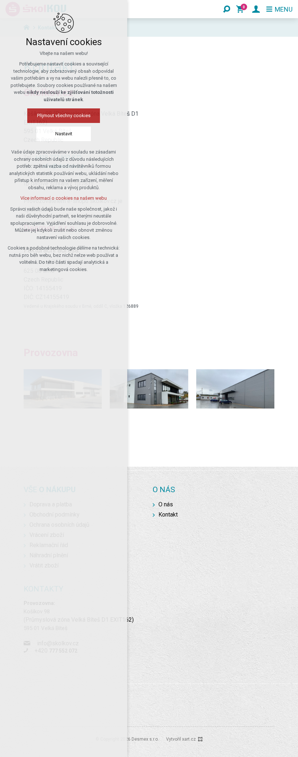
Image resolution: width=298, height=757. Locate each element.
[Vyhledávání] (226, 9)
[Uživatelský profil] (256, 9)
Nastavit (63, 133)
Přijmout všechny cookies (63, 115)
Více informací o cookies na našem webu (63, 198)
